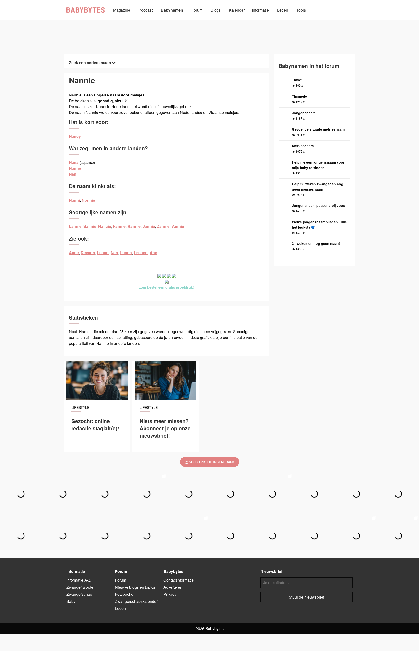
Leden (282, 10)
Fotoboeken (125, 594)
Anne (74, 252)
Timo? (297, 79)
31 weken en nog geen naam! (316, 243)
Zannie (163, 226)
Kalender (237, 10)
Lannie (75, 226)
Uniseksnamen (223, 21)
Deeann (88, 252)
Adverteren (172, 587)
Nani (73, 174)
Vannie (177, 226)
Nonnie (88, 200)
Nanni (74, 200)
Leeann (141, 252)
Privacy (169, 594)
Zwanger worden (81, 587)
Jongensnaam (303, 112)
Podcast (145, 10)
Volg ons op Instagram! (211, 461)
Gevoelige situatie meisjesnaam (318, 129)
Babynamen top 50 (258, 21)
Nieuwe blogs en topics (135, 587)
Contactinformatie (178, 580)
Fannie (119, 226)
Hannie (134, 226)
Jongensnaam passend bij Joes (318, 205)
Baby (70, 601)
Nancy (75, 136)
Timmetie (299, 96)
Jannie (149, 226)
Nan (114, 252)
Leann (103, 252)
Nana (74, 162)
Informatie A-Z (78, 580)
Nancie (104, 226)
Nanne (75, 168)
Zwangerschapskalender (136, 601)
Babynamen (172, 10)
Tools (301, 10)
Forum (196, 10)
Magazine (121, 10)
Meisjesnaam (303, 145)
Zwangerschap (79, 594)
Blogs (216, 10)
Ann (153, 252)
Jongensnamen (158, 21)
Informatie (260, 10)
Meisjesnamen (191, 21)
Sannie (89, 226)
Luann (126, 252)
